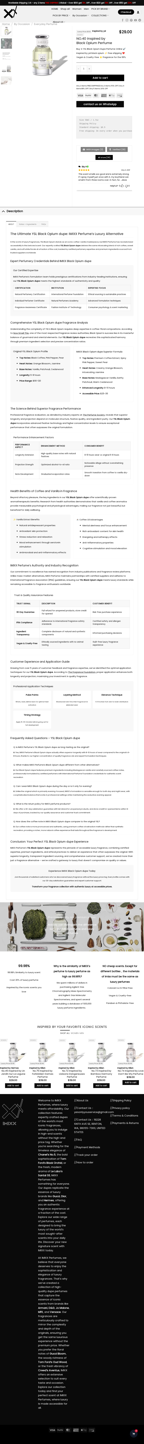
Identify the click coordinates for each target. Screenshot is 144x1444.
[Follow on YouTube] (135, 20)
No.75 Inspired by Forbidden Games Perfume (42, 1073)
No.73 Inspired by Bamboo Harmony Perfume (101, 1073)
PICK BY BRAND (99, 9)
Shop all (65, 9)
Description (15, 211)
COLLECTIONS (99, 15)
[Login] (138, 12)
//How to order (83, 1162)
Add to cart (100, 78)
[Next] (65, 53)
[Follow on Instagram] (127, 20)
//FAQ (78, 1139)
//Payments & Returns (124, 1123)
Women (76, 9)
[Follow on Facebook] (122, 20)
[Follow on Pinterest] (131, 20)
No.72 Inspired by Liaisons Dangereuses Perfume (72, 1073)
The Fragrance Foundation (81, 672)
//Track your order (86, 1155)
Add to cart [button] (13, 1085)
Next (136, 165)
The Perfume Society (94, 414)
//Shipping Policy (120, 1100)
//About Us (81, 1100)
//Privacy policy (120, 1108)
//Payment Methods (87, 1147)
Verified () (119, 149)
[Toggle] (3, 211)
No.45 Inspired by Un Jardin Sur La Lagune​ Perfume (13, 1073)
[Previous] (18, 53)
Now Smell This (21, 333)
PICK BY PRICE (60, 15)
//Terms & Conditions (124, 1115)
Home (6, 24)
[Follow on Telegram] (139, 20)
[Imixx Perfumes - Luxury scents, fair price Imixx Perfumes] (24, 12)
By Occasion (80, 15)
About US (58, 22)
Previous (72, 165)
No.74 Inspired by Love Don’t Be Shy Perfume (131, 1072)
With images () (94, 149)
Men (86, 9)
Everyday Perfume (45, 24)
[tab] (11, 224)
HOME (54, 9)
